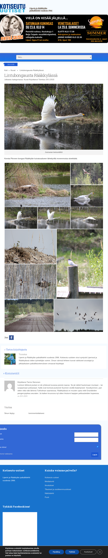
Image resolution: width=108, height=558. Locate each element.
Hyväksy (56, 552)
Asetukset (88, 552)
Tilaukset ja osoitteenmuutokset (58, 489)
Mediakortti (49, 481)
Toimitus (41, 79)
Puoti (47, 497)
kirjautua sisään (21, 413)
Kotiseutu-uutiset (52, 477)
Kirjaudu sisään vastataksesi (40, 396)
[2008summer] (54, 44)
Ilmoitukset (49, 485)
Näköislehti (49, 493)
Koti (6, 70)
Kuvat (13, 70)
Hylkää (72, 552)
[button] (37, 185)
